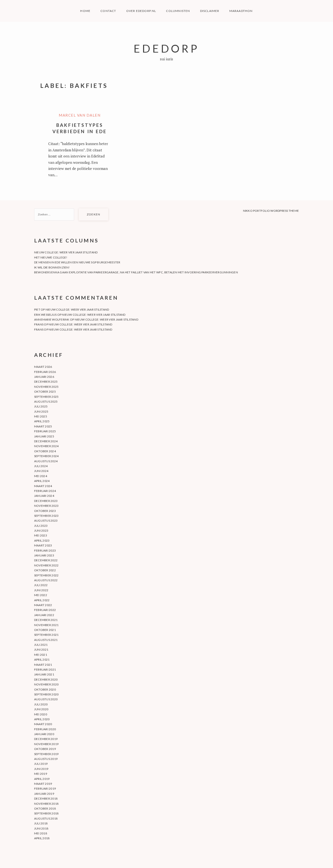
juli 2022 (41, 585)
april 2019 (41, 779)
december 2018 (46, 798)
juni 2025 (41, 411)
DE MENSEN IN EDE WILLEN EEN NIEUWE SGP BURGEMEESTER (77, 262)
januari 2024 (44, 496)
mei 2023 (40, 535)
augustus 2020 (46, 699)
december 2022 (46, 560)
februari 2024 (45, 491)
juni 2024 (41, 471)
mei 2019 (40, 774)
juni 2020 (41, 709)
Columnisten (178, 11)
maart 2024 (43, 486)
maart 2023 (43, 545)
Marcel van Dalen (79, 115)
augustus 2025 (46, 401)
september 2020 (46, 694)
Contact (108, 11)
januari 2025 (44, 436)
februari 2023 (45, 550)
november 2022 (46, 565)
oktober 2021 (45, 630)
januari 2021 (44, 674)
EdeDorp (166, 48)
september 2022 (46, 575)
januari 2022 (44, 615)
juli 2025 (41, 406)
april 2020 (41, 719)
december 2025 (46, 381)
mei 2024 (40, 476)
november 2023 (46, 506)
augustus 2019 (46, 759)
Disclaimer (209, 11)
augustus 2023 (46, 520)
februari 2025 (45, 431)
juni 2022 (41, 590)
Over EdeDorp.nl (141, 11)
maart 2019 (43, 783)
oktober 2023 (45, 511)
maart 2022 (43, 605)
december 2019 (46, 739)
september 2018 (46, 813)
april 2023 (41, 540)
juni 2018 (41, 828)
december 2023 (46, 501)
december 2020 (46, 679)
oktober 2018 (45, 808)
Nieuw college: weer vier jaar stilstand (66, 252)
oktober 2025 (45, 391)
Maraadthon (241, 11)
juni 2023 (41, 530)
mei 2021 (40, 654)
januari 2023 (44, 555)
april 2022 (41, 600)
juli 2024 (41, 466)
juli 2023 (41, 525)
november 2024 (46, 446)
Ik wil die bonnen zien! (52, 267)
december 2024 (46, 441)
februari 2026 (45, 372)
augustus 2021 (46, 640)
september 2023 (46, 515)
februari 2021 (45, 669)
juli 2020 (41, 704)
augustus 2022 (46, 580)
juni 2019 (41, 769)
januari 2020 (44, 734)
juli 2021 (41, 644)
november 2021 (46, 625)
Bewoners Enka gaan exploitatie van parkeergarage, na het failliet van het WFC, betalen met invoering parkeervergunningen (136, 272)
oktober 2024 (45, 451)
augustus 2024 (46, 461)
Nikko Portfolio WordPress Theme (271, 210)
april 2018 (41, 838)
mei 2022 (40, 595)
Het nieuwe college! (51, 257)
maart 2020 (43, 724)
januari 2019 (44, 793)
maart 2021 (43, 664)
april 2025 (41, 421)
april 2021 (41, 659)
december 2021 (46, 620)
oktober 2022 (45, 570)
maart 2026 (43, 367)
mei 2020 (40, 714)
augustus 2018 (46, 818)
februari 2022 (45, 610)
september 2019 (46, 754)
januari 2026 (44, 377)
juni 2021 (41, 649)
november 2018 (46, 803)
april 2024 (41, 481)
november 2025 (46, 386)
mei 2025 (40, 416)
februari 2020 (45, 729)
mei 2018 (40, 833)
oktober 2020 (45, 689)
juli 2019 (41, 764)
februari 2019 (45, 788)
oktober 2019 (45, 749)
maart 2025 (43, 426)
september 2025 (46, 396)
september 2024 (46, 456)
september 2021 (46, 635)
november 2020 (46, 684)
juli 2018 (41, 823)
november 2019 (46, 744)
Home (85, 11)
